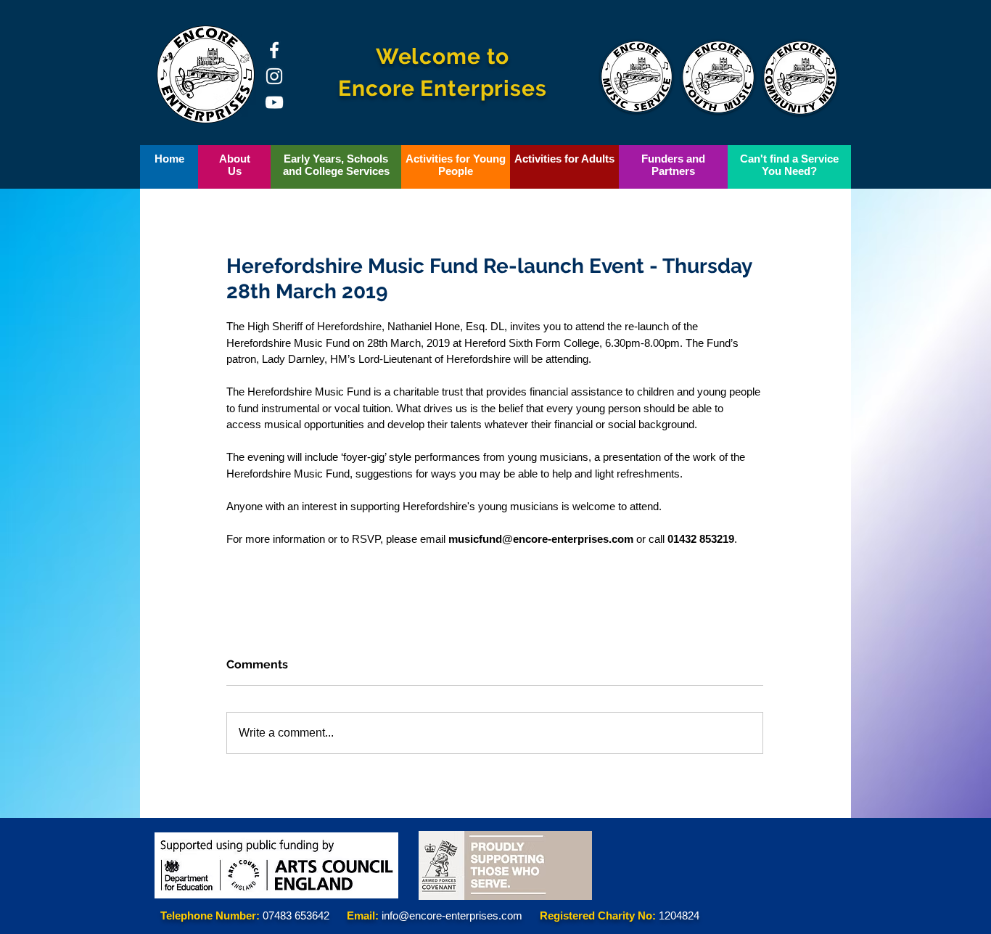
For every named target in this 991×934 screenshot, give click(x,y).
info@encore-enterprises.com (452, 915)
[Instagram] (274, 76)
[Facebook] (274, 50)
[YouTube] (274, 102)
